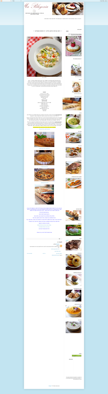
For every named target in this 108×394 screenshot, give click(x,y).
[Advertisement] (59, 24)
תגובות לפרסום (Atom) (55, 255)
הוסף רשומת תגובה (57, 251)
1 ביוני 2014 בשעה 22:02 (55, 249)
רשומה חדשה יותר (59, 253)
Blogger (50, 385)
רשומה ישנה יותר (29, 253)
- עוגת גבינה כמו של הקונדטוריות (44, 226)
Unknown (57, 244)
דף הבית (44, 253)
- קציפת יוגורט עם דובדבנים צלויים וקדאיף (44, 225)
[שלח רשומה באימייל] (59, 238)
